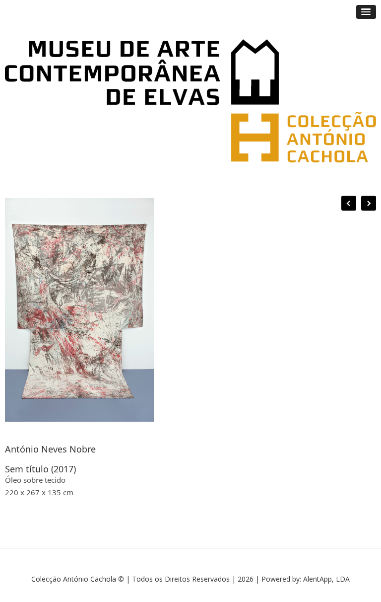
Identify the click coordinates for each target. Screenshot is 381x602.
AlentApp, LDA (326, 579)
